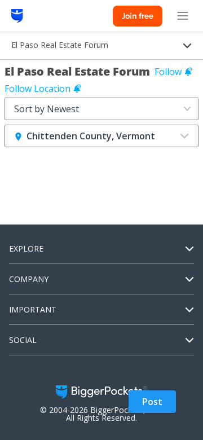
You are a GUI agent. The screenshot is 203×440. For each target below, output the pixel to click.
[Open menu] (182, 16)
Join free (137, 16)
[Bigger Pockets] (17, 16)
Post (152, 401)
